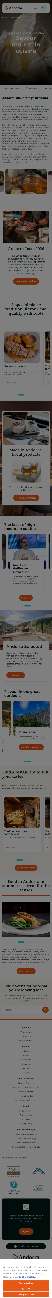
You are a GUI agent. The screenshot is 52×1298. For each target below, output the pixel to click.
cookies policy (27, 1277)
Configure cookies (26, 1295)
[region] (26, 1278)
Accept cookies (26, 1283)
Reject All (25, 1289)
